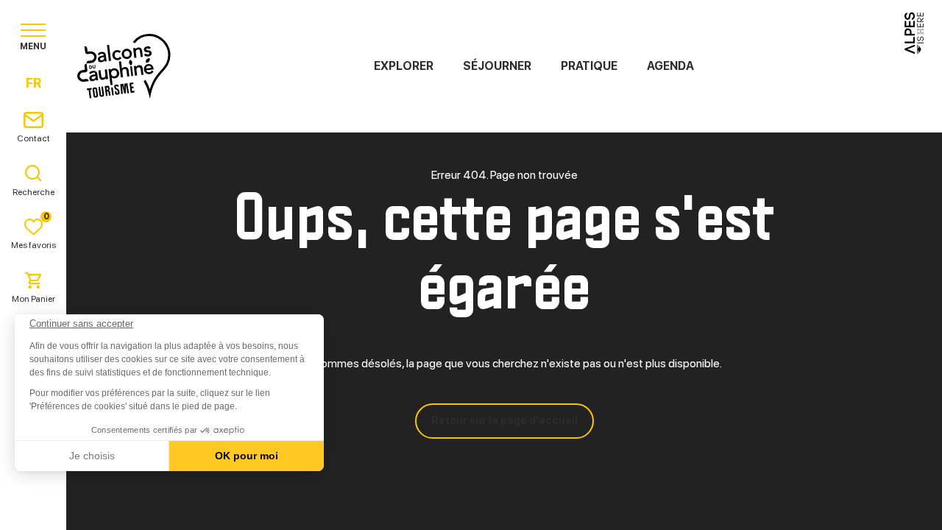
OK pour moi (246, 456)
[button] (31, 505)
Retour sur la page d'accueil (504, 420)
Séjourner (497, 66)
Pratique (589, 66)
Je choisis (92, 456)
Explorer (403, 66)
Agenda (670, 66)
